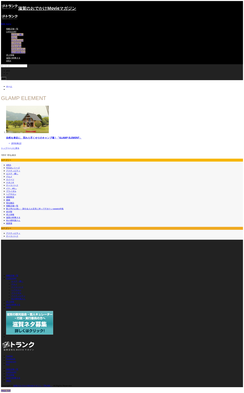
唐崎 (8, 200)
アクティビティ (18, 49)
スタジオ (10, 182)
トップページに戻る (10, 148)
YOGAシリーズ (13, 167)
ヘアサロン (16, 43)
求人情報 (10, 55)
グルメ (14, 37)
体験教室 (10, 197)
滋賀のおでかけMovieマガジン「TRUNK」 (32, 385)
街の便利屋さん (18, 52)
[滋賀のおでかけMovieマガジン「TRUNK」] (9, 19)
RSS (8, 364)
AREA (8, 60)
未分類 (9, 211)
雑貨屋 (9, 223)
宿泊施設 (10, 202)
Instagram (11, 361)
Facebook (10, 358)
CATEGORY (11, 31)
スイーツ (10, 179)
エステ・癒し (17, 34)
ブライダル (16, 46)
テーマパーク (17, 40)
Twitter (9, 356)
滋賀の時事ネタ (13, 58)
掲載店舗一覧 (12, 28)
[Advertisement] (20, 255)
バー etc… (11, 188)
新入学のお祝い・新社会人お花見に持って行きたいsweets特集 (35, 208)
